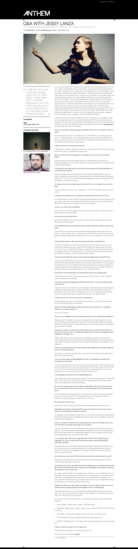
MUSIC (34, 124)
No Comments (61, 538)
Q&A (37, 124)
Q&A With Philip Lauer (31, 172)
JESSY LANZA (27, 124)
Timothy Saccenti (46, 30)
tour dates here (108, 124)
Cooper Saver (30, 30)
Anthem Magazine (36, 13)
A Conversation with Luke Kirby (36, 151)
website (77, 534)
